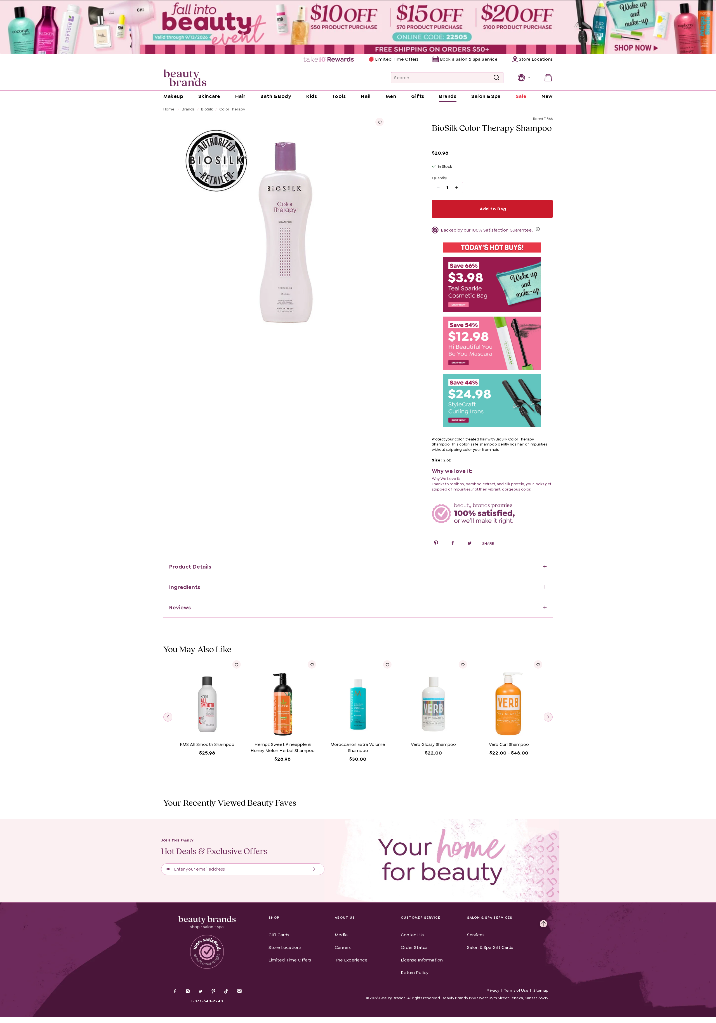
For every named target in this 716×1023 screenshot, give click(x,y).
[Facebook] (174, 992)
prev (167, 717)
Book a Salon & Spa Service (468, 59)
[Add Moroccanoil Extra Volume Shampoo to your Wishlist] (387, 664)
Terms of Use (516, 990)
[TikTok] (226, 991)
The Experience (351, 960)
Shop (273, 917)
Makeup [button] (173, 96)
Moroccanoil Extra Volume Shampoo (358, 747)
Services (475, 935)
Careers (343, 947)
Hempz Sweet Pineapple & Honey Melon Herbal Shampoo (283, 747)
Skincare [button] (209, 96)
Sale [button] (521, 96)
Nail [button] (366, 96)
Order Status (414, 947)
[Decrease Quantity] (458, 187)
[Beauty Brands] (184, 78)
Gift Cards (278, 935)
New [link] (547, 96)
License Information (422, 960)
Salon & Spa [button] (486, 96)
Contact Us (412, 935)
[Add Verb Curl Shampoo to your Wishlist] (538, 664)
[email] (239, 991)
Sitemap (540, 990)
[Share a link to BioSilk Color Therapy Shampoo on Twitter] (469, 544)
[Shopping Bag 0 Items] (548, 77)
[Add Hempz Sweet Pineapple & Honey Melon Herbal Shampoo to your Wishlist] (312, 664)
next (548, 717)
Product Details (190, 566)
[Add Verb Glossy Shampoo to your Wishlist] (462, 664)
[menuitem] (329, 59)
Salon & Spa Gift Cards (490, 947)
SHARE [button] (488, 543)
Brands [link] (447, 96)
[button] (523, 77)
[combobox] (447, 77)
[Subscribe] (313, 869)
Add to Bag (492, 209)
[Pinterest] (213, 992)
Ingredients (184, 587)
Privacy (493, 990)
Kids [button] (311, 96)
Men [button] (391, 96)
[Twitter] (200, 992)
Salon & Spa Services (490, 917)
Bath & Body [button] (275, 96)
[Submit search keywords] (496, 77)
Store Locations (285, 947)
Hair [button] (240, 96)
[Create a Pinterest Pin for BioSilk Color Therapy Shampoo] (436, 544)
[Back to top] (543, 922)
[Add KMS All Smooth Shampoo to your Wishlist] (236, 664)
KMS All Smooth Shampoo (207, 744)
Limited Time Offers (396, 59)
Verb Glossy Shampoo (433, 744)
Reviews (180, 607)
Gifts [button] (417, 96)
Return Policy (414, 972)
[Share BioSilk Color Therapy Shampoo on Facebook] (453, 544)
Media (341, 935)
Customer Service (420, 917)
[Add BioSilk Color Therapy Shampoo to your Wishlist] (379, 122)
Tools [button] (339, 96)
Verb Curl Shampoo (509, 744)
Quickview (207, 731)
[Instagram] (187, 992)
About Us (345, 917)
